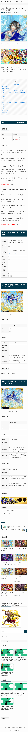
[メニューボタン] (1, 1)
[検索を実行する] (25, 631)
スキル (4, 98)
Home (3, 727)
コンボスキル (5, 100)
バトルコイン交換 (12, 254)
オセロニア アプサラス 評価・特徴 (10, 84)
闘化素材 (4, 112)
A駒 (3, 12)
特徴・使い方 (5, 88)
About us (24, 727)
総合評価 (4, 86)
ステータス (5, 96)
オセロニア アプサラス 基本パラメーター (12, 90)
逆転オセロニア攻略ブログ (14, 1)
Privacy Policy (8, 727)
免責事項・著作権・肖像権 (16, 727)
